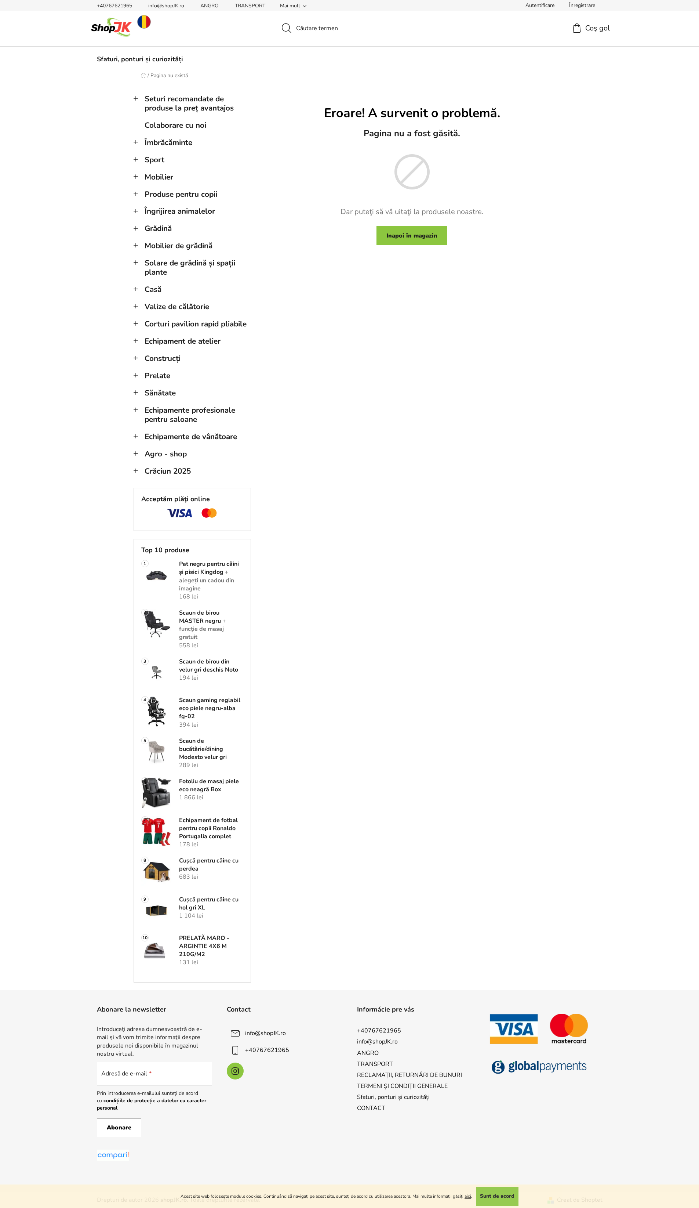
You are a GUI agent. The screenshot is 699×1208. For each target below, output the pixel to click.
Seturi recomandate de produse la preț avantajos (189, 103)
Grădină (158, 228)
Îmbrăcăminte (168, 142)
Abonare (119, 1128)
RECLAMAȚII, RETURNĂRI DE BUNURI (409, 1075)
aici (468, 1196)
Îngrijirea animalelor (180, 211)
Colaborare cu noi (175, 125)
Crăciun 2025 (168, 471)
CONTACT (371, 1108)
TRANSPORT (250, 5)
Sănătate (160, 393)
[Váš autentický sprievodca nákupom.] (113, 1155)
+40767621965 (114, 5)
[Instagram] (235, 1071)
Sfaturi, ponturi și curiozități (393, 1097)
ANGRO (209, 5)
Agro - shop (166, 454)
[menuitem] (140, 59)
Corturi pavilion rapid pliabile (196, 324)
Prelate (157, 375)
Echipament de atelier (183, 341)
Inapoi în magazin (411, 236)
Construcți (163, 358)
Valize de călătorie (177, 306)
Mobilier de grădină (178, 245)
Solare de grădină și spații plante (190, 267)
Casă (153, 289)
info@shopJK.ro (166, 5)
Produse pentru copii (181, 194)
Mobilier (159, 177)
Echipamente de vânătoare (191, 436)
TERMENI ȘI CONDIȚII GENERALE (402, 1086)
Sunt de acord (497, 1196)
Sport (154, 160)
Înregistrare (582, 5)
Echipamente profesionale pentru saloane (190, 414)
